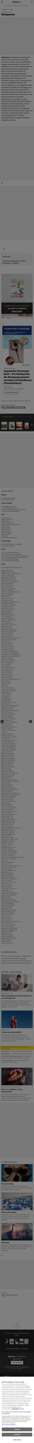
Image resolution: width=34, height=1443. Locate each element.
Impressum (21, 1409)
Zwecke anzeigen (17, 1439)
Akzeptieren (17, 1429)
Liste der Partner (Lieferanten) (9, 1424)
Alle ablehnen (17, 1434)
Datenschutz (15, 1409)
